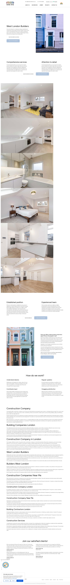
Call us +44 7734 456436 (13, 40)
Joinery (41, 5)
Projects (47, 5)
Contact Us (54, 5)
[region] (13, 578)
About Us (27, 5)
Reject (13, 580)
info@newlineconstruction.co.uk (30, 1)
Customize (7, 580)
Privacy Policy (15, 578)
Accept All (20, 580)
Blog (57, 579)
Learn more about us (28, 317)
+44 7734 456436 (41, 1)
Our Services (35, 5)
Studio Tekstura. (43, 583)
